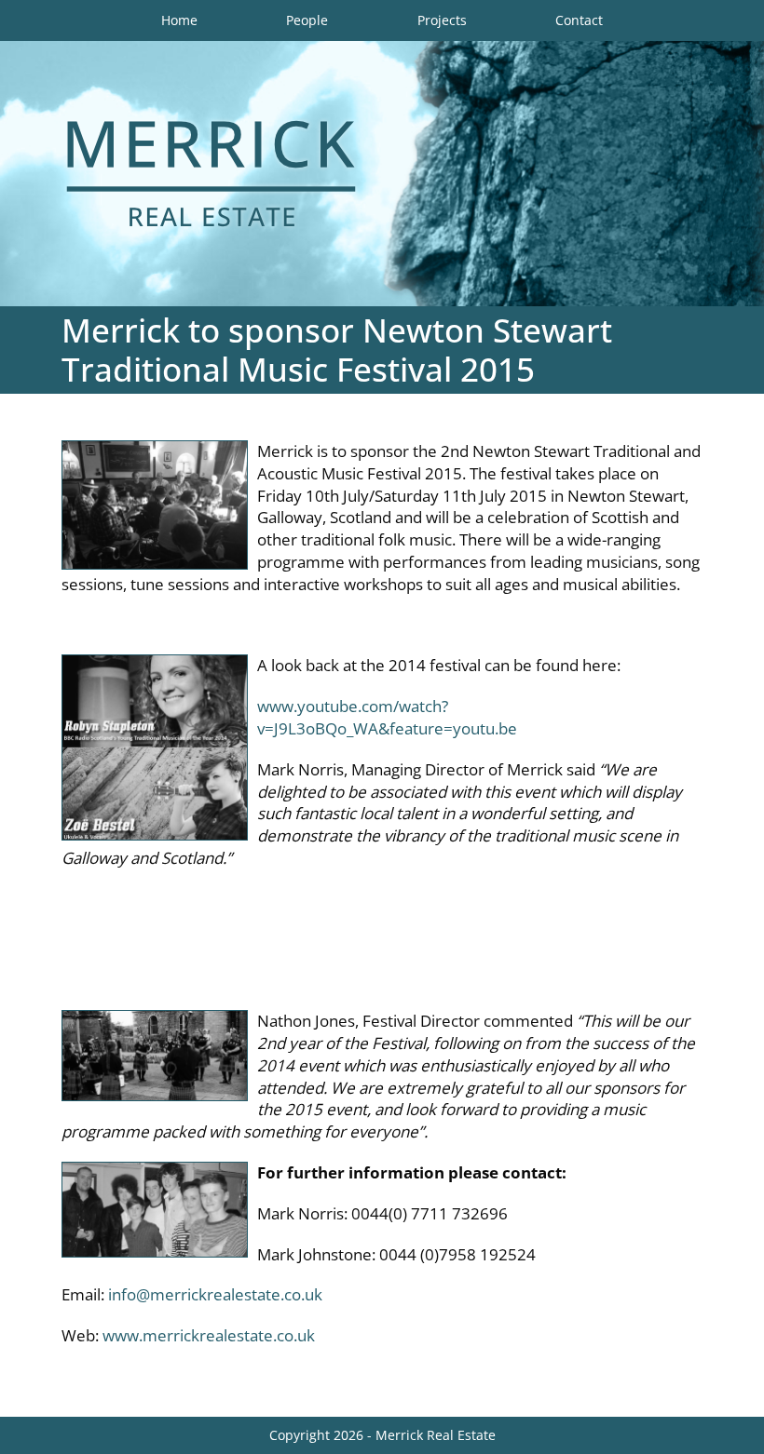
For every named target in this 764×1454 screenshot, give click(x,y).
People (307, 20)
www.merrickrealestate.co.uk (208, 1335)
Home (179, 20)
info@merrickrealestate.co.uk (215, 1294)
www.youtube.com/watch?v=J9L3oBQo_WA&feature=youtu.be (387, 717)
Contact (579, 20)
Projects (442, 20)
